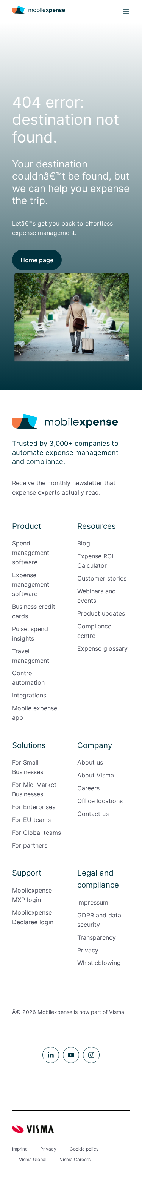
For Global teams (36, 832)
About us (90, 762)
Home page (36, 260)
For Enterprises (33, 807)
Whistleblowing (99, 962)
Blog (83, 543)
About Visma (95, 775)
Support (26, 872)
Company (94, 745)
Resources (96, 526)
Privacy (87, 950)
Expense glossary (102, 648)
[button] (126, 11)
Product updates (101, 613)
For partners (29, 845)
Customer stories (101, 578)
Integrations (29, 695)
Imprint (19, 1149)
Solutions (29, 745)
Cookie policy (84, 1149)
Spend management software (30, 552)
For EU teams (31, 819)
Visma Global (33, 1159)
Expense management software (30, 584)
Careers (88, 788)
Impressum (92, 902)
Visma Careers (75, 1159)
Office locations (100, 801)
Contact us (93, 813)
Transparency (96, 937)
